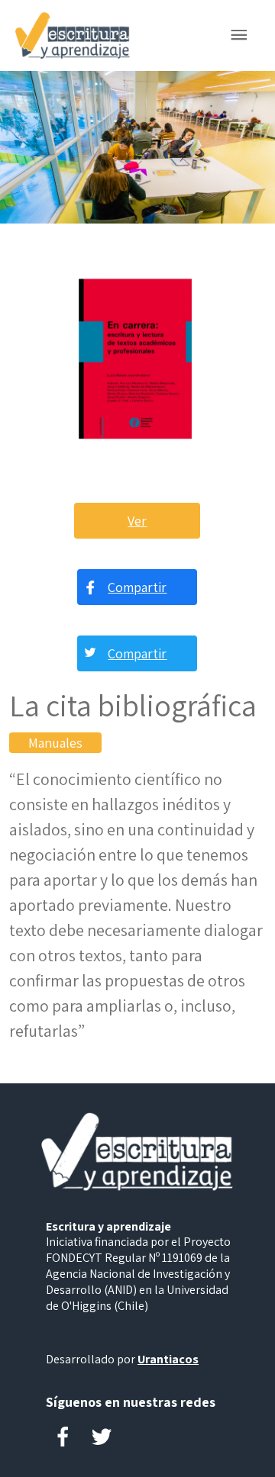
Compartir (137, 587)
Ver (137, 520)
